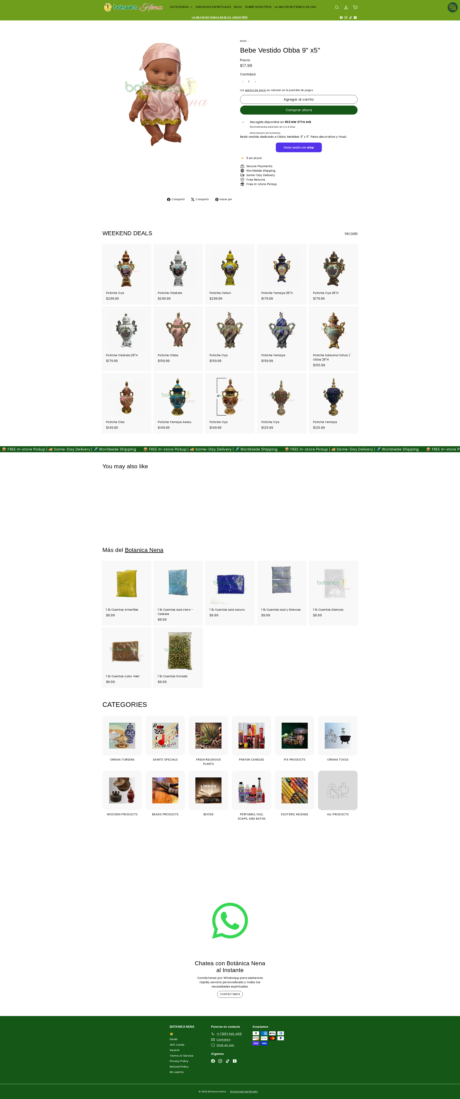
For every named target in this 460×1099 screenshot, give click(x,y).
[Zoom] (165, 92)
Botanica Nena (144, 550)
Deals (174, 1039)
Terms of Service (181, 1056)
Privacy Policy (179, 1061)
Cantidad (248, 74)
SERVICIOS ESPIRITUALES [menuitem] (213, 7)
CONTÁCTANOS (230, 994)
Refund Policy (179, 1066)
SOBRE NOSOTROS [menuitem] (258, 7)
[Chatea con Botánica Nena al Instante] (230, 920)
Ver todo (351, 233)
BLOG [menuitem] (238, 7)
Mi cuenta (177, 1072)
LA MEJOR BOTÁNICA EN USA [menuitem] (295, 7)
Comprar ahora (299, 110)
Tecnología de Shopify (244, 1091)
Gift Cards (177, 1045)
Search (175, 1050)
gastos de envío (255, 90)
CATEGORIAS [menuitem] (179, 7)
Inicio (243, 41)
